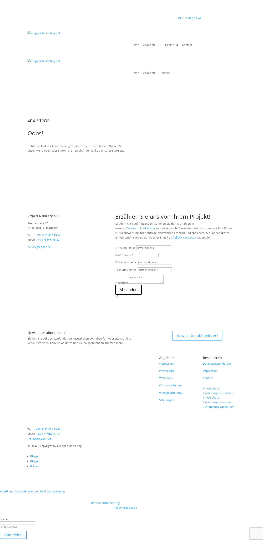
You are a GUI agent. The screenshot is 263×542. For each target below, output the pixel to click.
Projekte (169, 45)
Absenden (128, 289)
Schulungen (167, 400)
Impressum (210, 371)
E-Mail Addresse (125, 262)
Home (135, 45)
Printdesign (166, 371)
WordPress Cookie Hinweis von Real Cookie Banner (32, 491)
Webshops (166, 378)
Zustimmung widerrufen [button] (219, 407)
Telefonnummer (125, 269)
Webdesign (166, 363)
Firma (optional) (125, 248)
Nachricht (121, 282)
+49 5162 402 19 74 (188, 18)
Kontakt (187, 45)
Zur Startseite (77, 163)
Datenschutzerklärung (140, 228)
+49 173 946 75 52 (47, 239)
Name (119, 255)
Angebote (149, 45)
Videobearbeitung (170, 392)
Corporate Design (170, 385)
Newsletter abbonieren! (197, 335)
